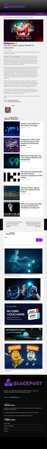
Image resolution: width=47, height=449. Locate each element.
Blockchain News (7, 43)
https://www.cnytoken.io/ (13, 100)
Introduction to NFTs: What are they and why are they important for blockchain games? (30, 142)
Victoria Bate (23, 127)
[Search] (38, 14)
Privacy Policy (7, 423)
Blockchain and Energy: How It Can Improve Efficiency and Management (31, 157)
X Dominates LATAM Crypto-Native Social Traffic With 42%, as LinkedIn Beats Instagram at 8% (21, 370)
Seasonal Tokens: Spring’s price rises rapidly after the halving (30, 190)
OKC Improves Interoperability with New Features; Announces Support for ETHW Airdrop (31, 174)
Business (12, 43)
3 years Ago (28, 127)
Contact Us (6, 428)
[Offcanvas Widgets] (4, 14)
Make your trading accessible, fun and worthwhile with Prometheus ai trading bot (31, 206)
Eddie (5, 50)
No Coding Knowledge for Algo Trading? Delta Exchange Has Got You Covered (22, 301)
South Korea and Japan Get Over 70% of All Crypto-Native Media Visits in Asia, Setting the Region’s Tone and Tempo (22, 275)
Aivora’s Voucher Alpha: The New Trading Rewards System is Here (19, 325)
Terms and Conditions (8, 425)
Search (6, 237)
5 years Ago (9, 50)
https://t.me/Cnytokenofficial (14, 101)
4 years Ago (28, 179)
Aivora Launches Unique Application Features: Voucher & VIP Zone (19, 341)
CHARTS (15, 43)
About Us (6, 431)
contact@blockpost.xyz (14, 397)
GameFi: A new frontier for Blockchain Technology (30, 124)
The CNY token (16, 56)
